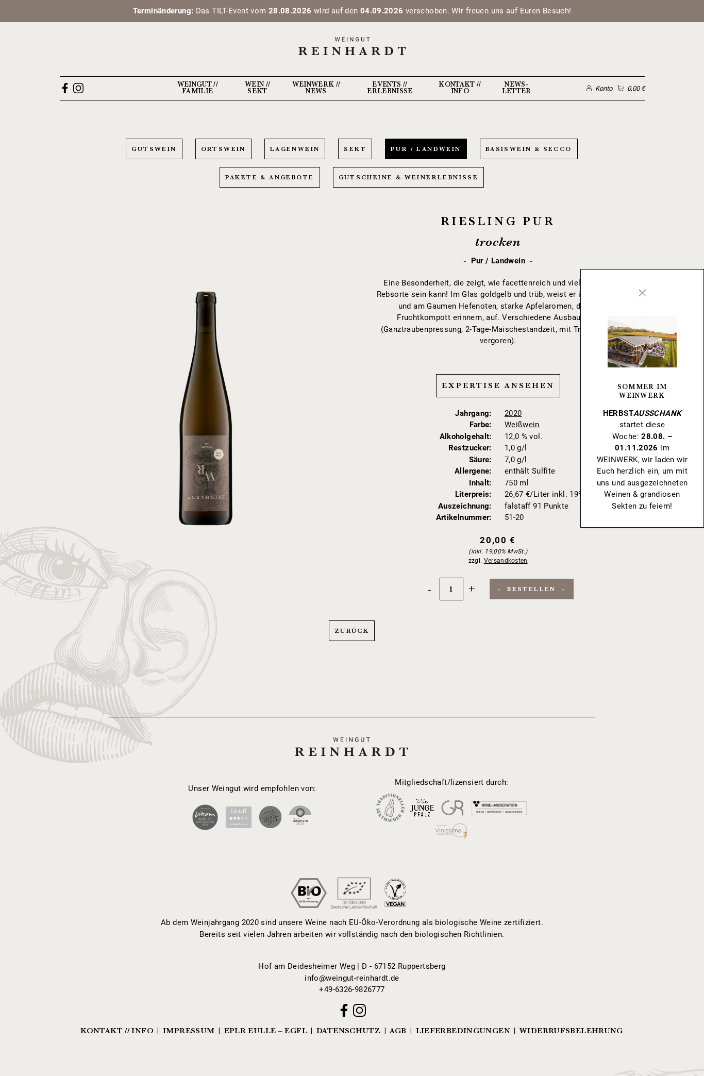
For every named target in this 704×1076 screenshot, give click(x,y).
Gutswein (153, 149)
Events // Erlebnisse (389, 88)
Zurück (351, 631)
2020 (513, 413)
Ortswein (223, 149)
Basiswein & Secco (528, 149)
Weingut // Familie (197, 88)
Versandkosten (506, 560)
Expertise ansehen (498, 385)
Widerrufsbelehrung (571, 1031)
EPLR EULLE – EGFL (265, 1031)
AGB (398, 1031)
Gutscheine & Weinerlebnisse (409, 177)
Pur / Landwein (426, 149)
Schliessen (642, 292)
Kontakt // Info (460, 88)
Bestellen (532, 589)
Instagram (78, 88)
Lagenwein (295, 149)
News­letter (516, 88)
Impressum (188, 1031)
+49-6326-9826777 (351, 989)
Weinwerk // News (316, 88)
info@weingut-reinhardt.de (352, 978)
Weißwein (522, 424)
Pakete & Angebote (269, 177)
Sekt (355, 149)
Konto (603, 88)
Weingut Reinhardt (352, 736)
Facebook (65, 88)
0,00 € (635, 88)
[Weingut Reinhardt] (352, 46)
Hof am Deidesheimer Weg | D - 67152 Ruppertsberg (351, 966)
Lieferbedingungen (463, 1031)
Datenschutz (348, 1031)
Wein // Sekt (257, 88)
